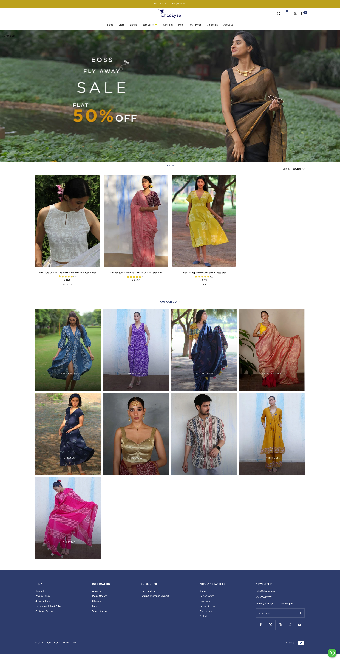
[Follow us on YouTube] (300, 625)
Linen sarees (206, 601)
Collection (212, 24)
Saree (110, 24)
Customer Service (44, 611)
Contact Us (41, 591)
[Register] (299, 613)
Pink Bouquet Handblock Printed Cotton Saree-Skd (136, 272)
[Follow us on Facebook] (261, 625)
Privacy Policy (42, 596)
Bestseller (204, 616)
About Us (228, 24)
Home (2, 36)
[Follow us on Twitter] (270, 625)
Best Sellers (150, 24)
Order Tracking (148, 591)
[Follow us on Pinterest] (290, 625)
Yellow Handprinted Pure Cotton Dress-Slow (204, 272)
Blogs (95, 606)
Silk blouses (206, 611)
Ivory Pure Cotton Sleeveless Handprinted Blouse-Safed (68, 272)
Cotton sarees (207, 596)
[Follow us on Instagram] (280, 625)
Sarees (203, 591)
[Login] (295, 13)
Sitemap (96, 601)
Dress (121, 24)
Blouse (133, 24)
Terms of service (100, 611)
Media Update (99, 596)
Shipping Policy (43, 601)
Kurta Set (168, 24)
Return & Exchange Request (155, 596)
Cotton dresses (207, 606)
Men (180, 24)
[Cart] (303, 13)
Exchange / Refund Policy (48, 606)
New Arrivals (194, 24)
